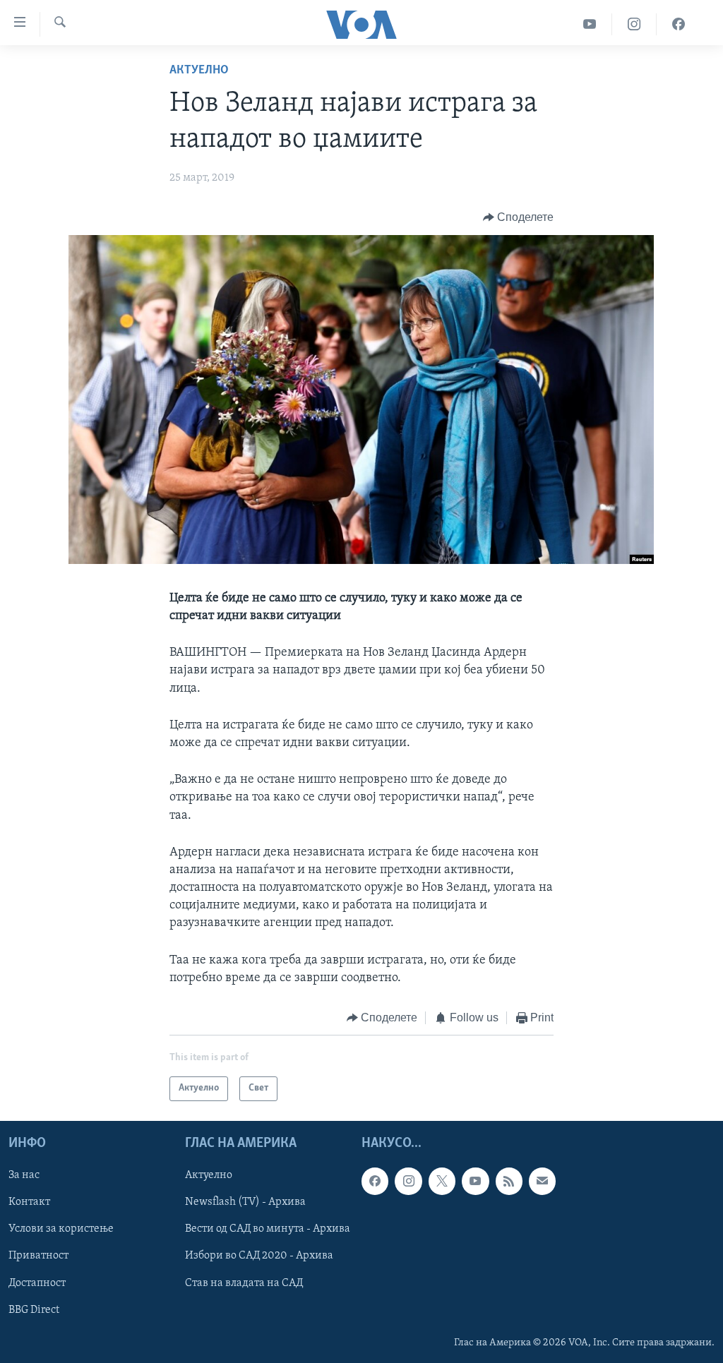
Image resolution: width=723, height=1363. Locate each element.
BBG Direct (33, 1309)
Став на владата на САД (244, 1282)
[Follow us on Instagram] (408, 1180)
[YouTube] (590, 24)
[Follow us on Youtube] (475, 1180)
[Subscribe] (542, 1180)
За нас (24, 1175)
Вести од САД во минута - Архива (267, 1229)
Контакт (29, 1202)
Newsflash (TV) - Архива (245, 1202)
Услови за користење (61, 1229)
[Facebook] (678, 24)
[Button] (518, 217)
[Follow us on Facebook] (375, 1180)
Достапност (37, 1282)
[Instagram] (634, 24)
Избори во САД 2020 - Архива (259, 1255)
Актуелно (199, 70)
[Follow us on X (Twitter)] (442, 1180)
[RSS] (509, 1180)
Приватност (38, 1255)
